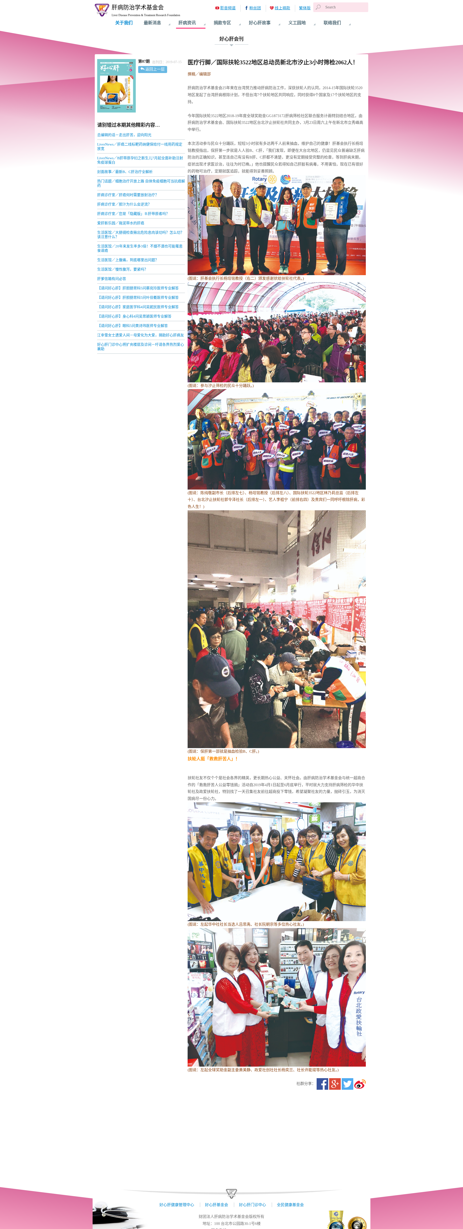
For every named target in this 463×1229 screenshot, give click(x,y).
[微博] (360, 1084)
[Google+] (335, 1084)
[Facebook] (322, 1084)
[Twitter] (347, 1084)
